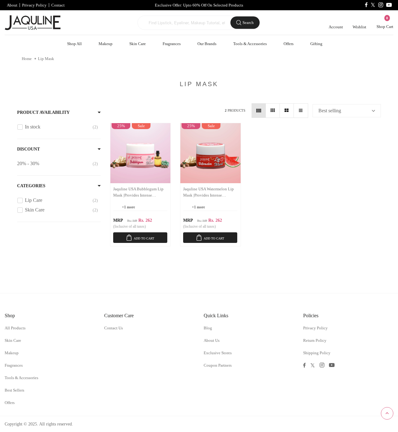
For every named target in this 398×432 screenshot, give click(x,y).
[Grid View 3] (273, 111)
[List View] (301, 111)
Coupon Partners (218, 365)
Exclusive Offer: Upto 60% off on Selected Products (199, 5)
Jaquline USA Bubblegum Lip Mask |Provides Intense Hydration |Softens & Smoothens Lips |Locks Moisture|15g (138, 192)
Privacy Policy (34, 5)
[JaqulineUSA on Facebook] (366, 5)
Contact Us (113, 328)
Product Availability (43, 112)
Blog (208, 328)
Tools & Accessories (250, 43)
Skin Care (137, 43)
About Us (212, 340)
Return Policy (314, 340)
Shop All (74, 43)
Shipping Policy (317, 353)
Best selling (329, 110)
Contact (58, 5)
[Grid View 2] (287, 111)
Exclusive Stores (218, 353)
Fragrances (172, 43)
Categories (31, 185)
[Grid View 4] (259, 111)
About (12, 5)
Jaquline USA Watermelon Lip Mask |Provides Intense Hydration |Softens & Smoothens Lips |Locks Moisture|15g (208, 192)
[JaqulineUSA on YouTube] (389, 5)
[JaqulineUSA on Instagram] (381, 5)
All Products (15, 328)
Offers (289, 43)
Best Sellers (14, 390)
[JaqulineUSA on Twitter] (373, 5)
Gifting (316, 43)
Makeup (106, 43)
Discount (28, 149)
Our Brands (206, 43)
